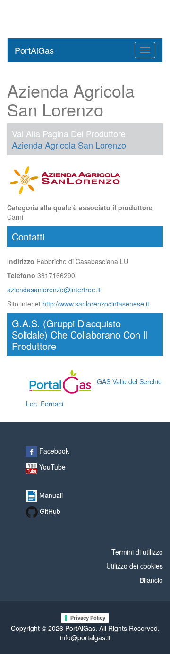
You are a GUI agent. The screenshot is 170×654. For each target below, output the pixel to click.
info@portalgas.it (85, 637)
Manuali (50, 495)
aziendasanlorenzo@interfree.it (54, 289)
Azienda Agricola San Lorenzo (69, 145)
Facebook (53, 450)
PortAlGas (34, 50)
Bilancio (151, 580)
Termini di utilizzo (137, 551)
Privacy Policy (87, 617)
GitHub (49, 511)
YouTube (51, 467)
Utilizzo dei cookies (134, 566)
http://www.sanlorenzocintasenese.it (95, 303)
